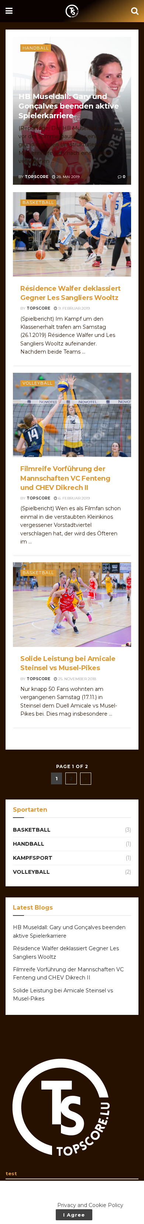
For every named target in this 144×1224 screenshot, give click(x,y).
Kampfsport (32, 858)
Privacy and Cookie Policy (90, 1205)
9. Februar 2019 (73, 308)
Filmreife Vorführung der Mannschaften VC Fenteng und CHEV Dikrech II (65, 478)
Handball (36, 48)
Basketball (38, 202)
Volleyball (37, 383)
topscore (36, 176)
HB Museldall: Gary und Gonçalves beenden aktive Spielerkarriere (68, 106)
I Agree (74, 1215)
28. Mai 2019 (67, 176)
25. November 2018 (76, 678)
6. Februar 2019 (73, 498)
